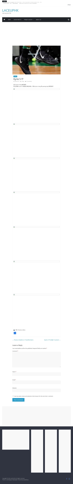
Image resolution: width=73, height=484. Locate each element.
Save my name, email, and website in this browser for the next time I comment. (33, 396)
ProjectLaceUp (28, 19)
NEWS (9, 19)
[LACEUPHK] (4, 19)
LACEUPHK (10, 10)
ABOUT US (38, 19)
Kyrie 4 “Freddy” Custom (52, 340)
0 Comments (29, 81)
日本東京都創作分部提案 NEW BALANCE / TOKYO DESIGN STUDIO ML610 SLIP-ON (22, 3)
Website (14, 388)
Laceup (22, 81)
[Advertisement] (36, 33)
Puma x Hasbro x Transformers (22, 340)
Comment (15, 351)
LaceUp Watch (17, 19)
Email (14, 380)
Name (14, 371)
